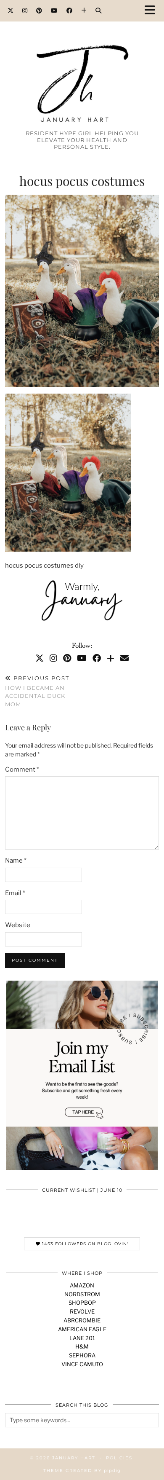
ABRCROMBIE (82, 1320)
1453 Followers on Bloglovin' (84, 1244)
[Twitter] (11, 10)
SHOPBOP (82, 1302)
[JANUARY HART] (82, 68)
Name (15, 860)
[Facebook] (69, 10)
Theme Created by (82, 1470)
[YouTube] (54, 10)
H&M (82, 1346)
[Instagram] (25, 10)
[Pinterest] (39, 10)
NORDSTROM (82, 1294)
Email (15, 893)
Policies (119, 1458)
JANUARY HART (73, 1458)
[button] (153, 10)
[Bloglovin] (84, 10)
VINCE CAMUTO (82, 1364)
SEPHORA (82, 1355)
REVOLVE (82, 1311)
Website (17, 925)
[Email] (124, 658)
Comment (22, 769)
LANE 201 (82, 1338)
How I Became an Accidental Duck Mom (37, 691)
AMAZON (82, 1285)
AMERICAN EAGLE (82, 1329)
